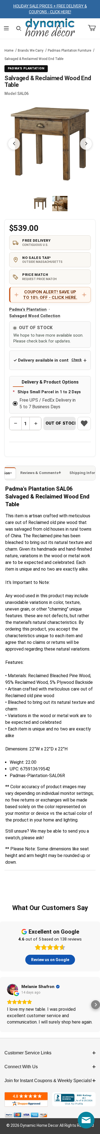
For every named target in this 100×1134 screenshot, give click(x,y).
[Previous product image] (14, 144)
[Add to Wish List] (84, 423)
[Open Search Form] (18, 28)
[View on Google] (12, 989)
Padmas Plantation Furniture (69, 50)
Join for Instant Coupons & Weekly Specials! (48, 1080)
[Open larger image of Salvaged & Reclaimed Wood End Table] (50, 143)
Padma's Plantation (28, 309)
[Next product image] (86, 144)
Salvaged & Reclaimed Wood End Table (33, 59)
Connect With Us (21, 1066)
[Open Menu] (6, 28)
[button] (40, 203)
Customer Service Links (27, 1052)
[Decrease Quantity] (15, 423)
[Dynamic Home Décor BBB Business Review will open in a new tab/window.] (74, 1099)
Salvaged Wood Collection (34, 316)
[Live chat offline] (86, 1120)
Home (8, 50)
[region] (50, 204)
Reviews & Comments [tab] (39, 473)
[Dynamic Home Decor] (50, 27)
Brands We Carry (30, 50)
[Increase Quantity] (35, 423)
